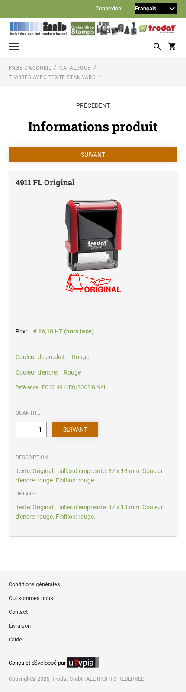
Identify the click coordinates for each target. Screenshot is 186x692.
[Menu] (13, 48)
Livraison (20, 625)
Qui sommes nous (31, 598)
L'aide (15, 639)
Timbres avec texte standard (52, 77)
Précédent (93, 105)
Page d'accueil (30, 68)
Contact (18, 612)
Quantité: (29, 413)
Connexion (108, 9)
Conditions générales (34, 584)
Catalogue (74, 68)
